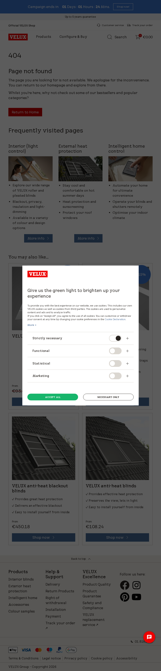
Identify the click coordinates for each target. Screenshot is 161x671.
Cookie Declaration (115, 319)
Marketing (40, 376)
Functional (41, 351)
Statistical (41, 363)
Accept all (52, 396)
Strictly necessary (47, 338)
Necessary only (108, 396)
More (30, 324)
